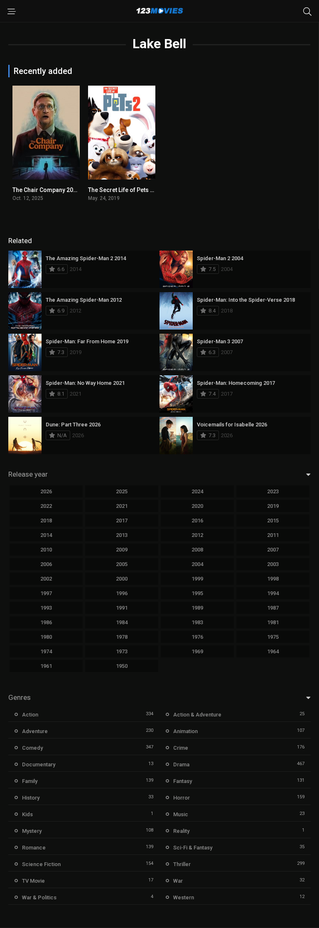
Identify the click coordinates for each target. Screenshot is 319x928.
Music (180, 814)
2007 (273, 549)
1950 (122, 666)
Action (30, 714)
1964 (273, 651)
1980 (46, 637)
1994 (273, 593)
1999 (197, 579)
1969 (197, 651)
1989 (197, 608)
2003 (273, 564)
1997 (46, 593)
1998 (273, 579)
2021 (122, 506)
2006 (46, 564)
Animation (185, 731)
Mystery (32, 831)
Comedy (32, 748)
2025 (122, 491)
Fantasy (182, 781)
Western (183, 897)
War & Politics (39, 897)
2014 (46, 535)
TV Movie (33, 881)
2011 (273, 535)
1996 (122, 593)
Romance (34, 847)
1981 (273, 622)
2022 (46, 506)
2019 (273, 506)
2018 (46, 520)
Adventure (35, 731)
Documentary (38, 764)
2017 (122, 520)
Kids (27, 814)
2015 (273, 520)
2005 (122, 564)
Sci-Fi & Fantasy (192, 847)
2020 (197, 506)
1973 (122, 651)
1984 (122, 622)
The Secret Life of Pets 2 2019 (128, 190)
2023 (273, 491)
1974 (46, 651)
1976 (197, 637)
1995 (197, 593)
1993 (46, 608)
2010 (46, 549)
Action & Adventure (197, 714)
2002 (46, 579)
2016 (197, 520)
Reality (181, 831)
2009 (122, 549)
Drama (181, 764)
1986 (46, 622)
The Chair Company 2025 (46, 190)
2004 (197, 564)
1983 (197, 622)
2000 (122, 579)
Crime (180, 748)
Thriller (182, 864)
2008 (197, 549)
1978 (122, 637)
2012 (197, 535)
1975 (273, 637)
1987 (273, 608)
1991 (122, 608)
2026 (46, 491)
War (178, 881)
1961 (46, 666)
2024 (197, 491)
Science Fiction (41, 864)
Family (29, 781)
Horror (181, 798)
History (30, 798)
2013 (122, 535)
